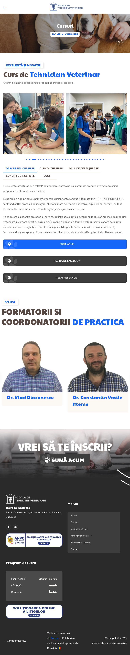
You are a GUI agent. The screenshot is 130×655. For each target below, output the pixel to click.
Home (56, 34)
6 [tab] (43, 159)
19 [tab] (78, 159)
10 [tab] (54, 159)
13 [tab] (62, 159)
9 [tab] (51, 159)
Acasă (74, 515)
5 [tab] (40, 159)
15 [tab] (68, 159)
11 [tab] (57, 159)
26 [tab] (97, 159)
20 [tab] (81, 159)
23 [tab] (89, 159)
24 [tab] (92, 159)
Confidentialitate (16, 641)
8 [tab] (49, 159)
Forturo (55, 638)
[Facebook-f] (8, 527)
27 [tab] (100, 159)
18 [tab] (76, 159)
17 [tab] (73, 159)
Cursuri (74, 522)
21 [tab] (84, 159)
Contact (75, 549)
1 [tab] (26, 159)
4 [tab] (38, 159)
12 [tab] (59, 159)
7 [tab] (46, 159)
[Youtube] (15, 527)
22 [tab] (87, 159)
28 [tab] (103, 159)
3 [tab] (34, 159)
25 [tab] (95, 159)
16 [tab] (70, 159)
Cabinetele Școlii (79, 529)
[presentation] (27, 160)
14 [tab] (65, 159)
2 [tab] (29, 159)
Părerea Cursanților (81, 542)
